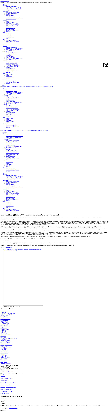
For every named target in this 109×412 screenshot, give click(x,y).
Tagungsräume (8, 14)
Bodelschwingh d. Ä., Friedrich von (8, 313)
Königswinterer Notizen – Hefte (12, 25)
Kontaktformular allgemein (11, 40)
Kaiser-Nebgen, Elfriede (5, 334)
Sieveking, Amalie (4, 350)
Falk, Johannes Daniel (5, 323)
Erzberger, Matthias (4, 322)
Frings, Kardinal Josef (5, 327)
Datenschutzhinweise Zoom (6, 384)
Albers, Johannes (4, 311)
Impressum (8, 42)
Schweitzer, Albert (4, 348)
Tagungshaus (5, 11)
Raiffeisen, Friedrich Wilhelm (6, 345)
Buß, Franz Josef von (5, 317)
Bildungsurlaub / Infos (10, 9)
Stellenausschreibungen (10, 28)
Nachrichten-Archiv (9, 37)
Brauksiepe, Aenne (4, 315)
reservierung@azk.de (8, 371)
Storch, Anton (3, 354)
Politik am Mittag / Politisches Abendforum (14, 7)
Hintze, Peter (3, 331)
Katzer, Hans (3, 337)
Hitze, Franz (3, 332)
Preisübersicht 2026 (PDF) (11, 19)
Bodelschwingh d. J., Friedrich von (8, 314)
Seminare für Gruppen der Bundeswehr (13, 8)
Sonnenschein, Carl (4, 351)
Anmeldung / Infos (9, 33)
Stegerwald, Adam (4, 353)
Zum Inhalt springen (5, 1)
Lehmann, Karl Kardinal (5, 341)
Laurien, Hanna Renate (5, 340)
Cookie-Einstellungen (5, 393)
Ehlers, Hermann (4, 321)
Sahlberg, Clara (4, 346)
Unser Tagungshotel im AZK (11, 13)
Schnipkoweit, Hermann (5, 347)
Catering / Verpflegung (10, 16)
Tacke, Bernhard (4, 355)
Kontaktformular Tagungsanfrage (12, 12)
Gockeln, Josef (3, 330)
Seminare (5, 5)
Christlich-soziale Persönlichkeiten (12, 24)
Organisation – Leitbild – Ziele (12, 23)
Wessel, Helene (4, 362)
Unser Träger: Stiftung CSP (11, 22)
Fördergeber (8, 31)
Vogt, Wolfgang (4, 358)
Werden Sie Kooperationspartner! (12, 30)
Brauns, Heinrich (4, 316)
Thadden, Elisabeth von (5, 357)
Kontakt (4, 39)
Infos (4, 32)
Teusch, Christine (4, 356)
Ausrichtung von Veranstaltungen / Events (14, 17)
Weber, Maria (3, 359)
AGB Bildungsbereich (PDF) (6, 391)
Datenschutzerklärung (13, 408)
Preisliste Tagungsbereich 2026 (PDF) (8, 387)
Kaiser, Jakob (3, 336)
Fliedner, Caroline (4, 325)
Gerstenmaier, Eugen (5, 329)
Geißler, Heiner (4, 328)
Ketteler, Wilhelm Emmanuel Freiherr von (9, 338)
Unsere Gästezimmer (10, 15)
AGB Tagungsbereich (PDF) (6, 389)
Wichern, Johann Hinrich (5, 363)
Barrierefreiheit (9, 36)
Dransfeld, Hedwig (4, 320)
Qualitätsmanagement (10, 29)
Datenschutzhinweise (5, 380)
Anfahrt (7, 34)
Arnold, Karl (3, 312)
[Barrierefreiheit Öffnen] (105, 65)
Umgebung (8, 38)
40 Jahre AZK (8, 21)
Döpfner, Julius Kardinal (5, 319)
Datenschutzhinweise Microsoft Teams (8, 382)
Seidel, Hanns (3, 349)
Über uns (5, 20)
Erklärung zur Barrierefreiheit (6, 378)
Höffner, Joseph (4, 333)
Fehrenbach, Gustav (5, 324)
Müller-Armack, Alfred (5, 342)
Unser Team (8, 26)
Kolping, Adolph (4, 339)
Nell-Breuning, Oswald (5, 343)
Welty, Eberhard (4, 360)
